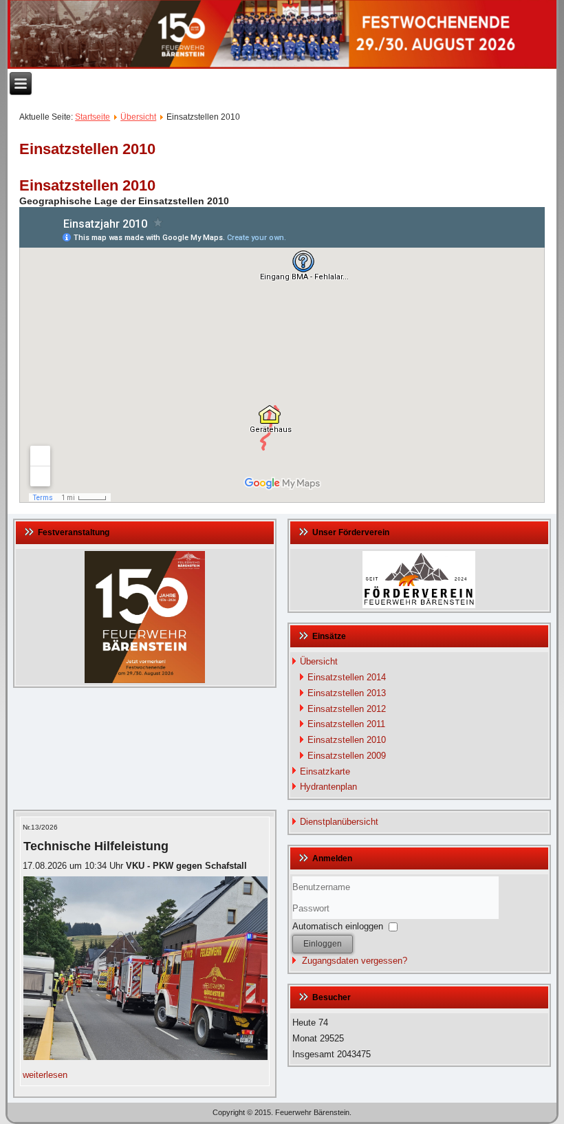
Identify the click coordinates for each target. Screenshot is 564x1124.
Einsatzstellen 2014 (346, 677)
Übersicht (138, 117)
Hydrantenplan (328, 786)
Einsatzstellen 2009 (346, 755)
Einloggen (322, 944)
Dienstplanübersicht (339, 822)
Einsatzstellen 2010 (346, 740)
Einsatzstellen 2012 (346, 709)
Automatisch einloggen (337, 926)
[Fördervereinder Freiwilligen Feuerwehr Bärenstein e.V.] (419, 579)
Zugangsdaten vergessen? (354, 960)
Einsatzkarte (325, 771)
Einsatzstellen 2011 (346, 724)
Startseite (92, 117)
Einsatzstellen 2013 (346, 693)
